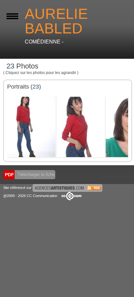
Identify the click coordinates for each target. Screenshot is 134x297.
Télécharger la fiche (35, 174)
